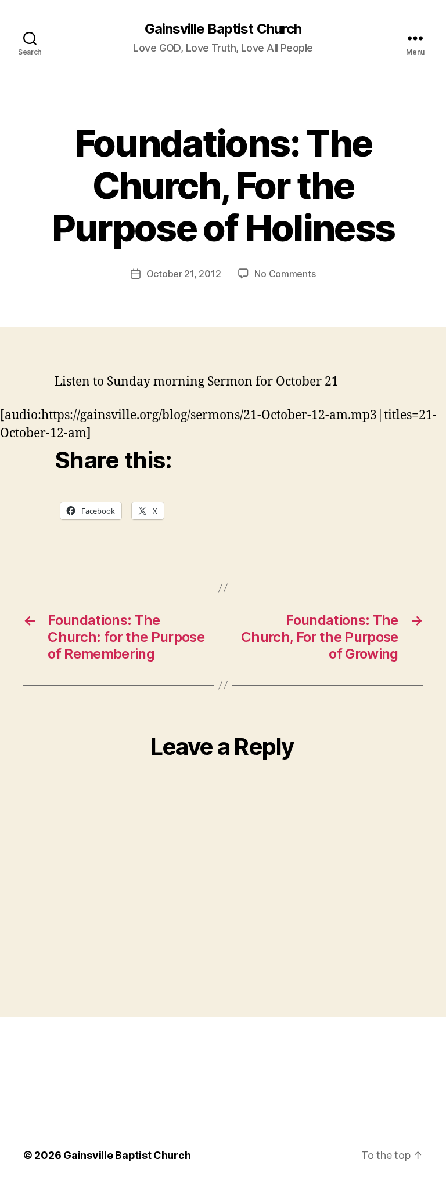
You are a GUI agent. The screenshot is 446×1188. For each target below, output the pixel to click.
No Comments (284, 273)
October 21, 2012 (183, 273)
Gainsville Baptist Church (223, 29)
